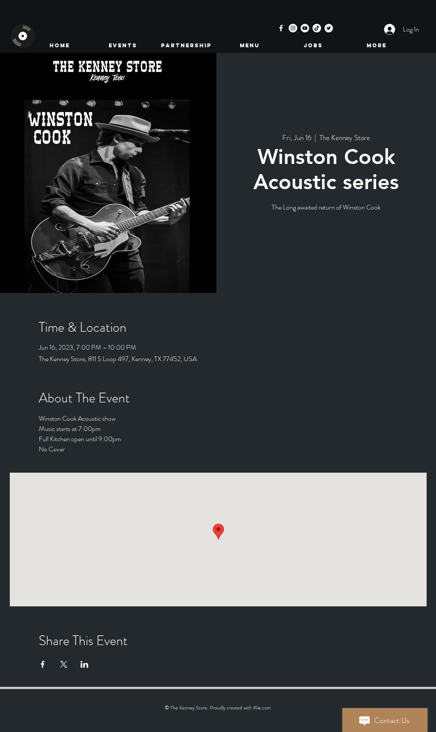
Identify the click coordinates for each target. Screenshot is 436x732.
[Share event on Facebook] (43, 664)
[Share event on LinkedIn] (84, 664)
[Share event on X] (64, 664)
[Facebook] (281, 28)
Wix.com (262, 708)
